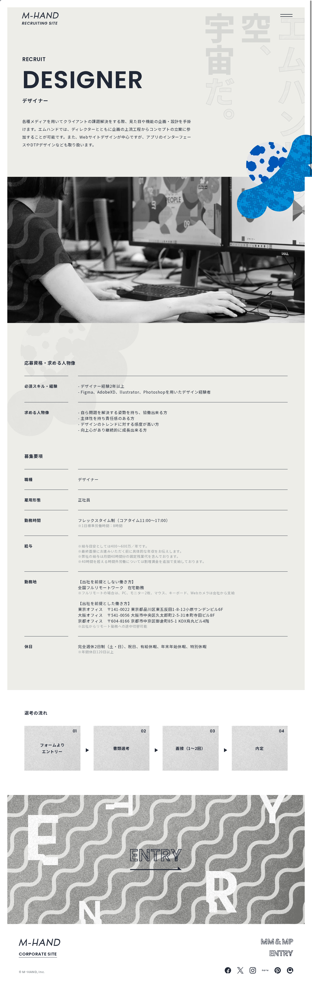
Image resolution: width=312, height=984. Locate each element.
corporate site (38, 954)
